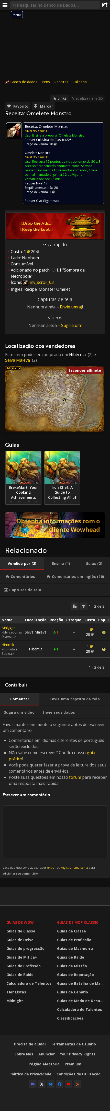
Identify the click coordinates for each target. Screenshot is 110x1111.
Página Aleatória (44, 1064)
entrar (51, 867)
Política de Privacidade (30, 1074)
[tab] (22, 563)
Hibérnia (77, 354)
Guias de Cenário (72, 992)
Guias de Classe (20, 931)
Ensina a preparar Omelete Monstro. (58, 135)
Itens (46, 81)
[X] (42, 1084)
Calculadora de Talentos (28, 983)
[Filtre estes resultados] (83, 606)
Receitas (61, 81)
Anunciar (46, 1054)
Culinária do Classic (50, 140)
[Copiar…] (75, 606)
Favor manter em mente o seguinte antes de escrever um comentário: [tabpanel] (55, 798)
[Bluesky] (50, 1084)
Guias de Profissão (23, 965)
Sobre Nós (24, 1054)
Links (62, 98)
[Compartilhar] (105, 5)
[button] (64, 399)
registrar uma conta (74, 867)
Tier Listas (16, 992)
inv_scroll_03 (41, 282)
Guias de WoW (20, 922)
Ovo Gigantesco (47, 201)
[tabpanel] (55, 637)
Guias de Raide (20, 974)
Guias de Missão (72, 965)
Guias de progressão (25, 948)
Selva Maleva (17, 360)
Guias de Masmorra (75, 948)
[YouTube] (68, 1084)
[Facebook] (59, 1084)
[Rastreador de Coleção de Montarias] (55, 525)
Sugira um (71, 325)
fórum (75, 777)
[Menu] (5, 5)
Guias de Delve (20, 939)
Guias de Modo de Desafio (81, 1000)
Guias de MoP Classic (77, 922)
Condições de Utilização (79, 1074)
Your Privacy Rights (77, 1054)
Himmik (8, 644)
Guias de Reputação (75, 974)
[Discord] (33, 1084)
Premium (73, 1064)
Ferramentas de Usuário (73, 1044)
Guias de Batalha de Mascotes (81, 983)
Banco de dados (23, 81)
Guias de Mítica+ (21, 957)
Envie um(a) (71, 307)
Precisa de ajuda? (30, 1044)
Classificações (70, 1018)
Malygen (9, 627)
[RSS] (77, 1084)
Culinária (80, 81)
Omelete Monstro (37, 153)
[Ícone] (14, 130)
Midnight (14, 1000)
